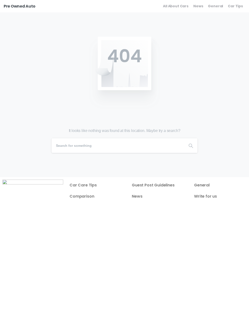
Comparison (82, 196)
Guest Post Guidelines (153, 185)
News (137, 196)
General (202, 185)
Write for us (205, 196)
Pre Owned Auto (20, 6)
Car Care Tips (83, 185)
